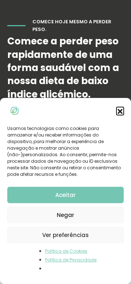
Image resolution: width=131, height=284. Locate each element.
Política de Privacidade (70, 260)
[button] (120, 110)
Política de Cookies (66, 251)
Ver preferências (65, 235)
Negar (65, 215)
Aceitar (65, 195)
